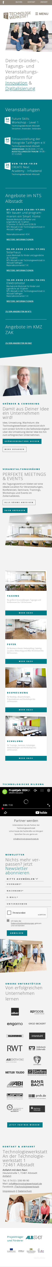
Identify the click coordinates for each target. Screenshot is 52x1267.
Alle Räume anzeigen (19, 502)
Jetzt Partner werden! (25, 1125)
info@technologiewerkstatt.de (26, 839)
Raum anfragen (15, 510)
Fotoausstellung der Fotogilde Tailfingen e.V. (29, 141)
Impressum (9, 1191)
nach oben (39, 1257)
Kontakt (31, 2)
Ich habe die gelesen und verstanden (26, 923)
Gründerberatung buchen (22, 441)
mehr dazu (26, 613)
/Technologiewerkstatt (26, 1186)
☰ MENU (41, 14)
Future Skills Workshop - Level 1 (25, 120)
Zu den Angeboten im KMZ (18, 343)
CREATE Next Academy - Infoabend (27, 169)
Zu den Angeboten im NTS (18, 311)
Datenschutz (25, 1191)
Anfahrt (44, 2)
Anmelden (17, 933)
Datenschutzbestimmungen (22, 923)
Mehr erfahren (15, 449)
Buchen (19, 2)
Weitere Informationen (20, 239)
